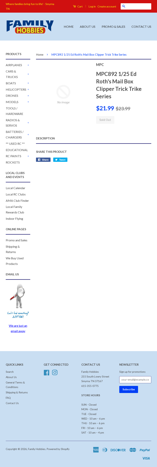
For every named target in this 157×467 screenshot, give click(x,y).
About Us (11, 377)
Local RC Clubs (16, 194)
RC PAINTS (13, 156)
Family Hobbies (36, 449)
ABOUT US (87, 26)
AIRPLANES (14, 65)
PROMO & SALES (113, 26)
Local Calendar (15, 188)
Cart (80, 6)
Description (45, 138)
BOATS (11, 83)
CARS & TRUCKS (12, 74)
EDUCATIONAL (17, 150)
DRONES (12, 95)
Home (39, 54)
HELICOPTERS (16, 89)
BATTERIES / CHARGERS (15, 134)
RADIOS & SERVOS (13, 122)
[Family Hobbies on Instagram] (55, 372)
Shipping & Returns (17, 392)
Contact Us (12, 403)
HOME (69, 26)
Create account (106, 6)
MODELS (12, 102)
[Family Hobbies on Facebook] (46, 372)
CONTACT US (141, 26)
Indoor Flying (14, 218)
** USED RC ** (15, 143)
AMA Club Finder (17, 200)
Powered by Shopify (58, 449)
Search (10, 371)
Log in (92, 6)
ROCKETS (13, 162)
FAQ (8, 397)
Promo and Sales (16, 240)
